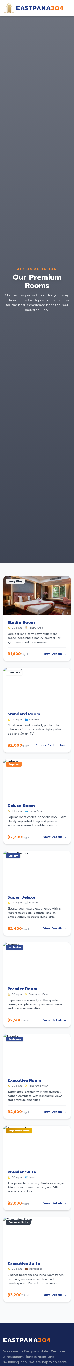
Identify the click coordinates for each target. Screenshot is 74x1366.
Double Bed (44, 745)
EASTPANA (40, 8)
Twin (63, 745)
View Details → (54, 654)
